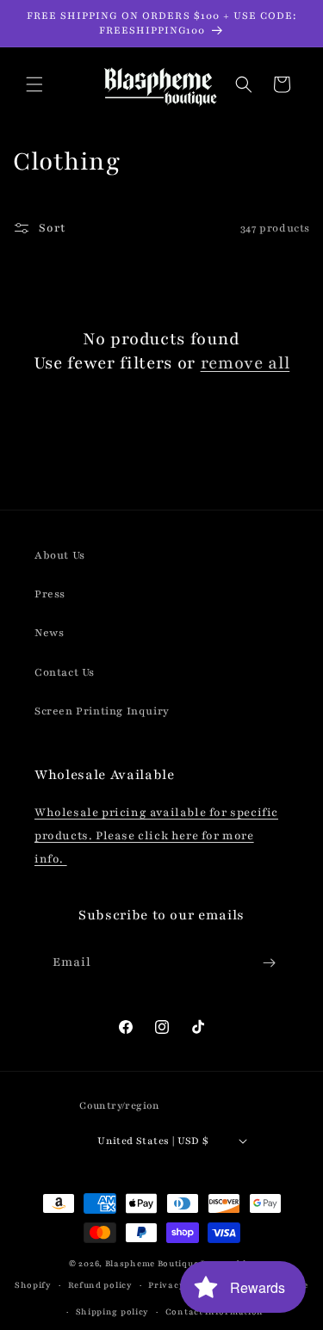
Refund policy (100, 1284)
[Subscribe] (269, 963)
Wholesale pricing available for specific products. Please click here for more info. (156, 836)
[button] (34, 84)
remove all (245, 363)
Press (49, 594)
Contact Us (64, 672)
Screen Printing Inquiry (102, 711)
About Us (59, 555)
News (49, 633)
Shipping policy (113, 1311)
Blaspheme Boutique (152, 1263)
